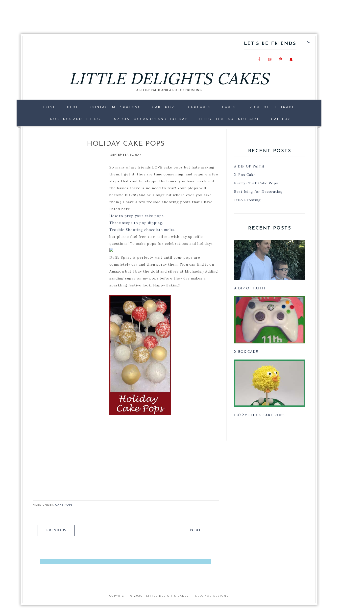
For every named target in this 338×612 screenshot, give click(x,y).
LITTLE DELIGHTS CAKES (169, 78)
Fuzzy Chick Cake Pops (256, 183)
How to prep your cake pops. (137, 216)
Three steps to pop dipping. (136, 223)
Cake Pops (64, 505)
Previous (56, 530)
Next (195, 530)
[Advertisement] (169, 13)
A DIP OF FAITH (249, 166)
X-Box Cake (245, 174)
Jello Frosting (247, 200)
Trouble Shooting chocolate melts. (142, 229)
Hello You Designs (211, 595)
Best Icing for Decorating (258, 191)
